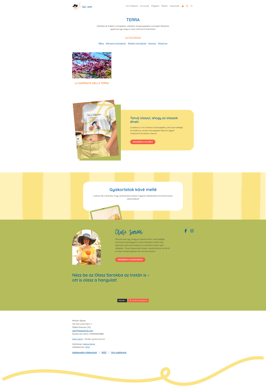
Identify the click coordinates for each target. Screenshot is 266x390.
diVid (87, 347)
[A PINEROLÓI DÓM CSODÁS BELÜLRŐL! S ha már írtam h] (184, 291)
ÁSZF (104, 352)
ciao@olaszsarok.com (82, 330)
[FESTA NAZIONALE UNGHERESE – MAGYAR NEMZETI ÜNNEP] (143, 291)
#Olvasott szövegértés (116, 43)
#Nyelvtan (162, 43)
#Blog (101, 43)
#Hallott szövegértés (137, 43)
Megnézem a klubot (143, 142)
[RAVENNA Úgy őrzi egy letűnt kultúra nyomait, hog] (82, 291)
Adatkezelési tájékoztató (84, 352)
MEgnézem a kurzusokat (130, 259)
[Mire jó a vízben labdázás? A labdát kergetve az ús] (102, 291)
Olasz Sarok (77, 339)
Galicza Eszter (89, 344)
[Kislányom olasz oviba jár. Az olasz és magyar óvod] (163, 291)
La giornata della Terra (92, 83)
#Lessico (152, 43)
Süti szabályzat (118, 352)
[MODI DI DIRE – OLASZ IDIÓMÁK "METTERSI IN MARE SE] (122, 291)
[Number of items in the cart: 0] (191, 6)
